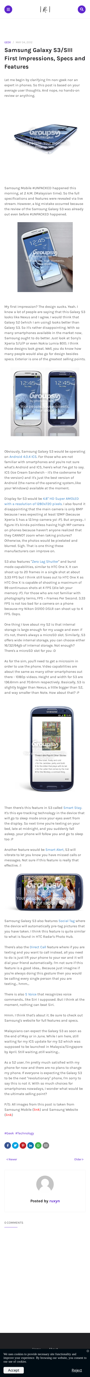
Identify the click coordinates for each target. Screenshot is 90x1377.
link (37, 1109)
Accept (13, 1370)
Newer (13, 1159)
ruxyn (54, 1201)
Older (77, 1159)
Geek (7, 42)
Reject (77, 1370)
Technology (25, 1133)
